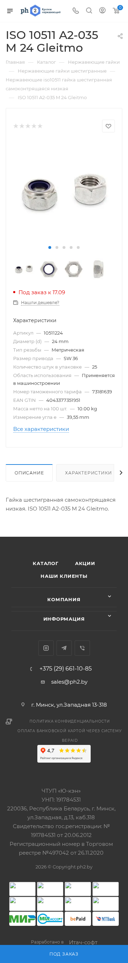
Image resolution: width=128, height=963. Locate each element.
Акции (85, 563)
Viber (82, 648)
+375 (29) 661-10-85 (65, 669)
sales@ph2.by (69, 681)
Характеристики (88, 472)
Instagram (46, 648)
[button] (49, 247)
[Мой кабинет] (102, 11)
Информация (64, 619)
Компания (63, 599)
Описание (29, 472)
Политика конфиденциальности (70, 721)
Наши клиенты (64, 576)
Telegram (64, 648)
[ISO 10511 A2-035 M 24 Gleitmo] (64, 192)
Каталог (46, 563)
